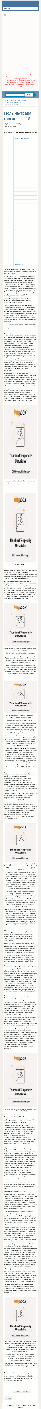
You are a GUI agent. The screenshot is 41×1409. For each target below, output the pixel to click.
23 (15, 225)
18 (15, 205)
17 (15, 201)
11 (15, 177)
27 (15, 241)
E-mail (24, 127)
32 (15, 261)
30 (15, 253)
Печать (20, 127)
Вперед (25, 1391)
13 (15, 185)
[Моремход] (12, 4)
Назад (18, 1391)
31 (15, 257)
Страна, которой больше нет (13, 102)
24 (15, 229)
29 (15, 249)
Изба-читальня (21, 100)
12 (15, 181)
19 (15, 209)
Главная (13, 100)
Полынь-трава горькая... (22, 138)
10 (15, 173)
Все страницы (19, 264)
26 (15, 237)
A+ (32, 108)
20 (15, 213)
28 (15, 245)
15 (15, 193)
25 (15, 233)
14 (15, 189)
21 (15, 217)
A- (36, 108)
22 (15, 221)
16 (15, 197)
